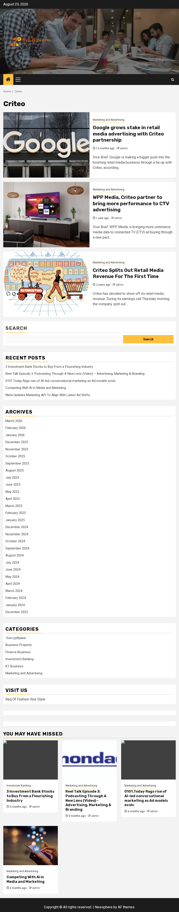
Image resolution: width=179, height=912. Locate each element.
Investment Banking (19, 659)
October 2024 (15, 541)
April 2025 (12, 499)
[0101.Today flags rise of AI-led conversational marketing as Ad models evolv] (148, 760)
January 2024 (15, 605)
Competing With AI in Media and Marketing (35, 388)
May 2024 (12, 577)
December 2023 (16, 612)
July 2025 (12, 478)
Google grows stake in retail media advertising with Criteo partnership (128, 134)
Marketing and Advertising (108, 119)
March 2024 (13, 591)
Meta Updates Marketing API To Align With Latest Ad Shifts (47, 395)
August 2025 (14, 470)
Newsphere (103, 907)
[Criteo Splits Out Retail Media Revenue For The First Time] (46, 284)
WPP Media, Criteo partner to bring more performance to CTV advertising (131, 203)
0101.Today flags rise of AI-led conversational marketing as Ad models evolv (60, 381)
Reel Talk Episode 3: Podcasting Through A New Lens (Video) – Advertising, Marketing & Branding (75, 374)
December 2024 (16, 527)
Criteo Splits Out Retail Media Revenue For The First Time (128, 273)
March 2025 (13, 506)
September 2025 (17, 463)
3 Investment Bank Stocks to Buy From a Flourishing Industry (49, 367)
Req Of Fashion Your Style (25, 699)
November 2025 (16, 449)
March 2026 (13, 421)
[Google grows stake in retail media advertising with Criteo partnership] (46, 145)
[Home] (8, 80)
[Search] (172, 79)
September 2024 (17, 548)
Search (16, 328)
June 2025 (12, 485)
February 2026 (15, 428)
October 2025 (15, 456)
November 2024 (16, 534)
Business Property (18, 645)
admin (124, 148)
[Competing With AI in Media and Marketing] (30, 845)
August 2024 (14, 555)
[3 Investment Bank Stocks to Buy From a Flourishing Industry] (30, 760)
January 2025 (15, 520)
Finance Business (18, 652)
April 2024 (12, 584)
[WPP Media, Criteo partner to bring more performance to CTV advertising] (46, 214)
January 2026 (15, 435)
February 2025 (15, 513)
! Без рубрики (15, 638)
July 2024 (12, 562)
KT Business (14, 666)
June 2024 (12, 569)
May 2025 (12, 492)
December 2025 (16, 442)
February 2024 (15, 598)
